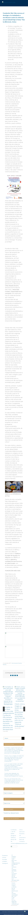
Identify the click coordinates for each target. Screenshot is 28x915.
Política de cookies (22, 911)
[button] (4, 709)
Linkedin (4, 861)
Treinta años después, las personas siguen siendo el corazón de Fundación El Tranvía (13, 775)
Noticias (4, 664)
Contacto (22, 841)
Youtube (4, 859)
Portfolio (21, 833)
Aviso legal (4, 911)
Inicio (21, 829)
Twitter (4, 857)
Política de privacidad (12, 911)
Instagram (5, 863)
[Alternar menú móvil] (25, 2)
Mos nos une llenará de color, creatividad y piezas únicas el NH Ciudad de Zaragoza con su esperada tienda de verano (13, 780)
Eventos (20, 663)
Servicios (21, 831)
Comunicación (15, 663)
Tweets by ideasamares (11, 813)
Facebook (5, 855)
